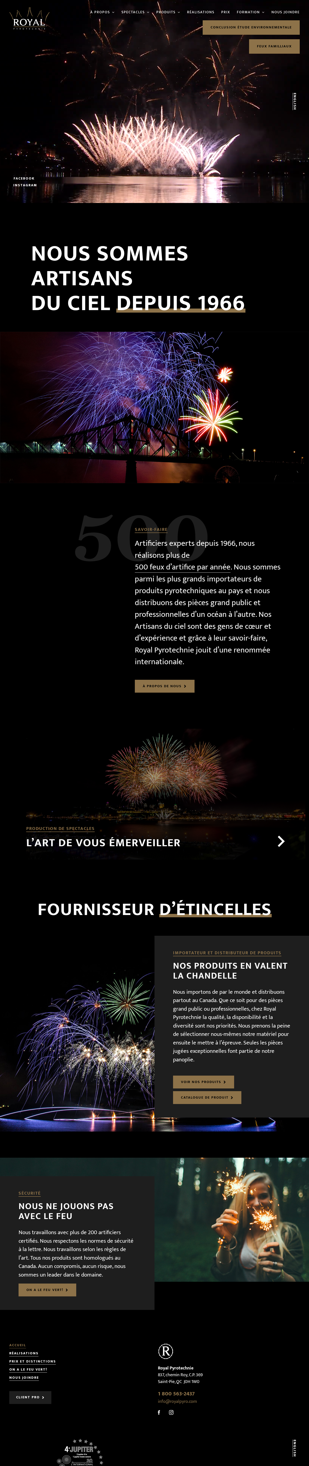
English (295, 101)
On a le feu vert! (28, 1370)
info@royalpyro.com (177, 1401)
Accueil (17, 1345)
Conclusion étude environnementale (251, 27)
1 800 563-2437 (176, 1393)
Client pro (28, 1398)
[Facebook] (159, 1412)
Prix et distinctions (32, 1362)
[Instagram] (171, 1412)
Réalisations (23, 1353)
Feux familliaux (274, 46)
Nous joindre (24, 1378)
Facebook (24, 178)
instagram (25, 185)
